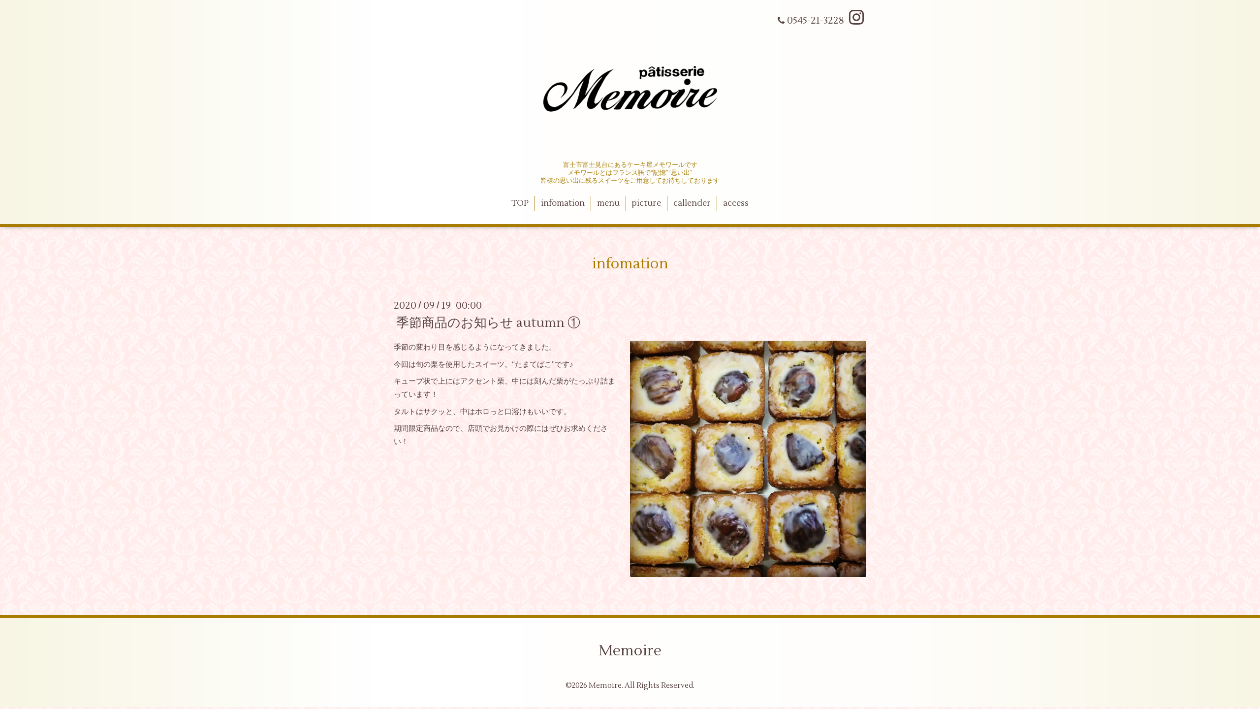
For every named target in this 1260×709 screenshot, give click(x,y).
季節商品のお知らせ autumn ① (488, 323)
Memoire (630, 650)
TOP (520, 203)
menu (608, 203)
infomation (563, 203)
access (736, 203)
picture (646, 203)
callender (692, 203)
